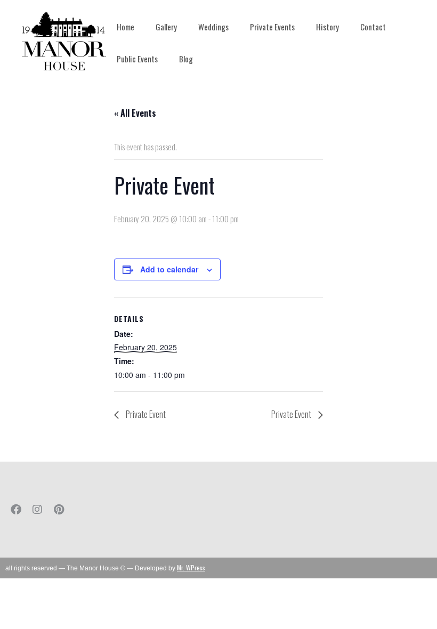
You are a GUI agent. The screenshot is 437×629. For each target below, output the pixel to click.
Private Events (272, 27)
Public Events (137, 58)
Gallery (166, 27)
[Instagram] (37, 509)
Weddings (213, 27)
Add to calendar (169, 269)
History (327, 27)
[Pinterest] (58, 509)
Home (125, 27)
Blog (186, 58)
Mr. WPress (191, 567)
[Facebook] (16, 509)
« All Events (135, 113)
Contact (373, 27)
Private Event (145, 414)
